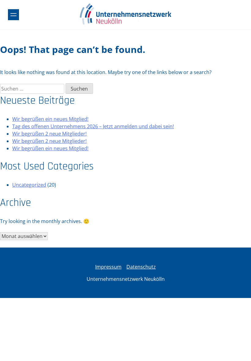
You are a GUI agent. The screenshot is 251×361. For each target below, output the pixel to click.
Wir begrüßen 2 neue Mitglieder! (49, 133)
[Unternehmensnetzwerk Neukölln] (125, 23)
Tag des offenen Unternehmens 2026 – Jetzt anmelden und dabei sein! (93, 126)
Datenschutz (141, 266)
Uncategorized (29, 184)
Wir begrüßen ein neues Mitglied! (50, 119)
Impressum (108, 266)
